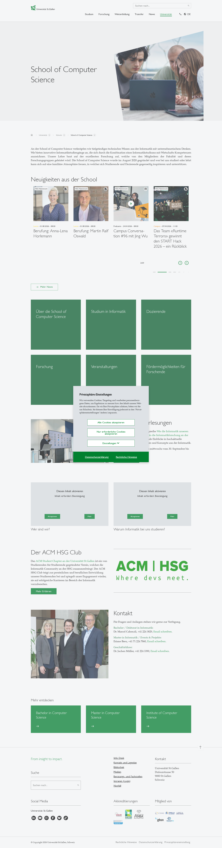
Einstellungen (110, 443)
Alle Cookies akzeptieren (111, 422)
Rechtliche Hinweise (126, 456)
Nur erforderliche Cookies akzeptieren (111, 432)
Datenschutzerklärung (97, 456)
